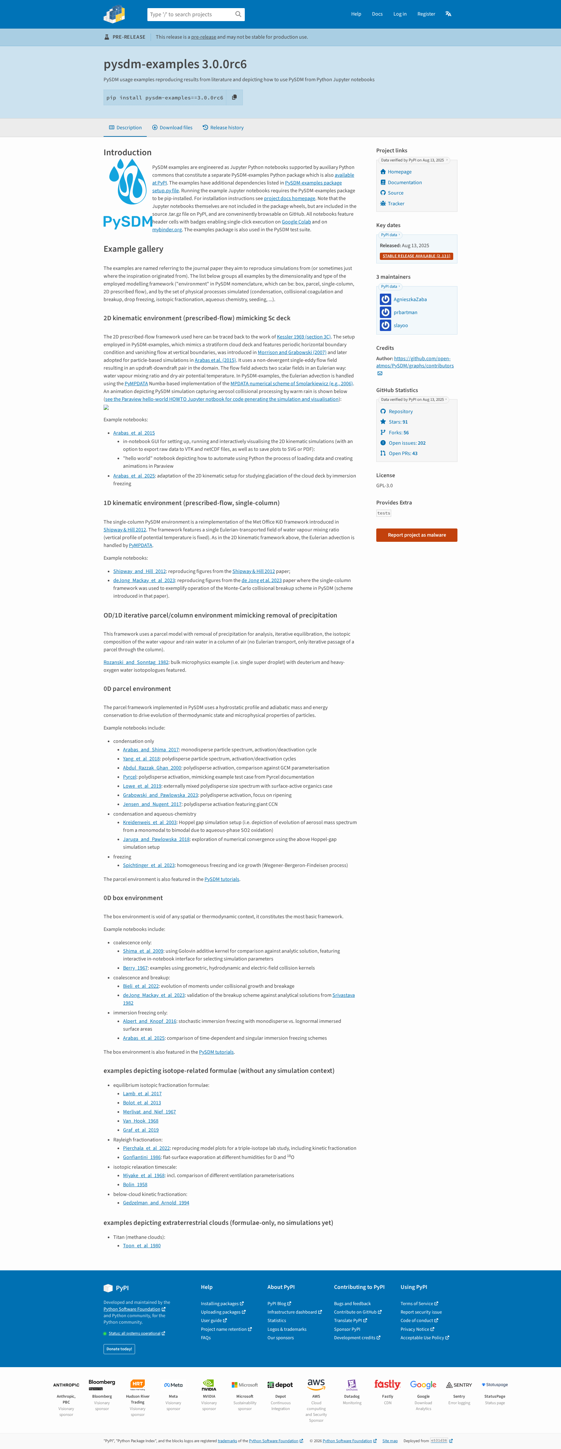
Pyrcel (129, 777)
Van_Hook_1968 (140, 1121)
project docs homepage (289, 198)
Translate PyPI (348, 1320)
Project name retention (224, 1329)
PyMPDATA (136, 383)
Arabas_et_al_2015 (134, 433)
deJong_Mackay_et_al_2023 (144, 580)
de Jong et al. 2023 (262, 580)
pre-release (203, 37)
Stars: (398, 422)
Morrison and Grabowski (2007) (292, 352)
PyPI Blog (277, 1303)
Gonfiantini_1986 (142, 1157)
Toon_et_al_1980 (142, 1245)
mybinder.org (167, 229)
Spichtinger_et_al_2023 (149, 865)
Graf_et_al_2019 (141, 1130)
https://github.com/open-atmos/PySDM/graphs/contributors (415, 362)
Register (426, 14)
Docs (377, 14)
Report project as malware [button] (417, 535)
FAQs (206, 1337)
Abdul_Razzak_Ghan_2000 (152, 767)
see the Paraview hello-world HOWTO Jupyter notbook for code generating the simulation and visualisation (222, 399)
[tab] (125, 128)
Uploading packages (221, 1312)
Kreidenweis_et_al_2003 (150, 822)
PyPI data (389, 235)
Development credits (354, 1337)
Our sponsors (281, 1337)
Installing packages (220, 1303)
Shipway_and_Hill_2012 (139, 571)
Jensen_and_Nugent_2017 (152, 804)
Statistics (277, 1320)
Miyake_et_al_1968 (144, 1175)
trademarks (227, 1441)
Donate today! (119, 1349)
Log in (400, 14)
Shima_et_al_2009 (143, 951)
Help (356, 14)
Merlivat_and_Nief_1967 (149, 1111)
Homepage (400, 171)
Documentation (405, 182)
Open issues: (407, 443)
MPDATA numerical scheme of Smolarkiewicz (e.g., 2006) (292, 383)
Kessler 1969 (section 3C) (304, 336)
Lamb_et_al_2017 (142, 1093)
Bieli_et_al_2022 (141, 986)
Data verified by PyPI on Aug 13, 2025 (413, 160)
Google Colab (296, 221)
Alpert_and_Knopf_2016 (149, 1021)
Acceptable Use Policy (422, 1337)
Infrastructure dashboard (292, 1312)
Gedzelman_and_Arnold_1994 (156, 1202)
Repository (400, 411)
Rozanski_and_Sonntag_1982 (136, 662)
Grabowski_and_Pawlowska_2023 (160, 795)
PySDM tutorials (222, 879)
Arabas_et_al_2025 (134, 475)
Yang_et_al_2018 (141, 758)
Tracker (396, 203)
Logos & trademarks (287, 1329)
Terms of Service (417, 1303)
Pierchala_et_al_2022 (146, 1148)
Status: (134, 1333)
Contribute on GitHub (355, 1312)
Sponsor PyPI (347, 1329)
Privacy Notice (415, 1329)
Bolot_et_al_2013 (142, 1102)
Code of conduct (417, 1320)
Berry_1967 (135, 968)
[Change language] (448, 14)
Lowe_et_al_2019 (142, 786)
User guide (211, 1320)
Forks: (398, 432)
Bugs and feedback (352, 1303)
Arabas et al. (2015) (215, 360)
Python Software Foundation (132, 1309)
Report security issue (421, 1312)
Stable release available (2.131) (416, 256)
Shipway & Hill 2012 (125, 529)
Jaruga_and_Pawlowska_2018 (156, 839)
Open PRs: (403, 453)
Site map (390, 1441)
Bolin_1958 (135, 1184)
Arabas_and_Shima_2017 (151, 749)
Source (396, 193)
